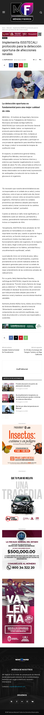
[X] (16, 65)
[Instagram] (27, 701)
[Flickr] (22, 701)
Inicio (3, 28)
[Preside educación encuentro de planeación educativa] (8, 387)
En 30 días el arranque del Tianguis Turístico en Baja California (33, 352)
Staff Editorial (8, 59)
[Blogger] (11, 701)
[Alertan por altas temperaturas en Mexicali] (8, 409)
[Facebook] (11, 65)
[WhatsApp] (26, 65)
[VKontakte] (32, 701)
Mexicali (9, 28)
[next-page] (7, 417)
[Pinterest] (21, 65)
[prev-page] (3, 417)
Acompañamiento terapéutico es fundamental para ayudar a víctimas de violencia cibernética (28, 397)
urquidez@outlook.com (17, 686)
